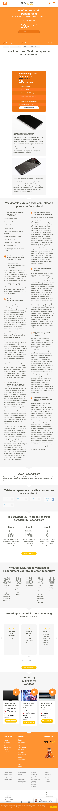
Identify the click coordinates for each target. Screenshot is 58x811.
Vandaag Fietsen (22, 781)
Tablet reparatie (8, 744)
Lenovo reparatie (22, 754)
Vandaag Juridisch (22, 782)
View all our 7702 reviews (29, 661)
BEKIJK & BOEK (29, 107)
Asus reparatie (21, 744)
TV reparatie (7, 742)
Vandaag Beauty (8, 777)
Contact (8, 801)
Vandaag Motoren (22, 772)
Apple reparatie (21, 742)
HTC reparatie (21, 745)
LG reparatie (21, 752)
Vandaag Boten (8, 779)
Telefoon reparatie (8, 745)
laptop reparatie (8, 750)
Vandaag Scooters (35, 779)
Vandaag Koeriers (8, 776)
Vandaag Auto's (8, 772)
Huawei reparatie (22, 747)
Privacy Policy (9, 799)
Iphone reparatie (22, 750)
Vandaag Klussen (8, 774)
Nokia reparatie (21, 759)
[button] (1, 637)
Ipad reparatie (21, 749)
